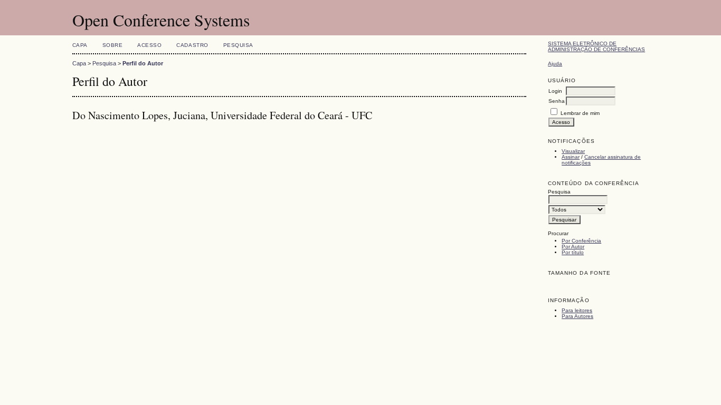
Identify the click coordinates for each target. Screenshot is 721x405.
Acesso (149, 45)
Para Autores (577, 316)
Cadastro (192, 45)
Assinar (571, 157)
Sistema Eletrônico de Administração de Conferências (596, 46)
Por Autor (573, 246)
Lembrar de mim (580, 113)
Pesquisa (238, 45)
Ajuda (555, 63)
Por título (573, 252)
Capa (80, 45)
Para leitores (577, 310)
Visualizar (573, 151)
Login (555, 91)
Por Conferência (581, 241)
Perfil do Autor (142, 63)
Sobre (112, 45)
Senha (556, 101)
